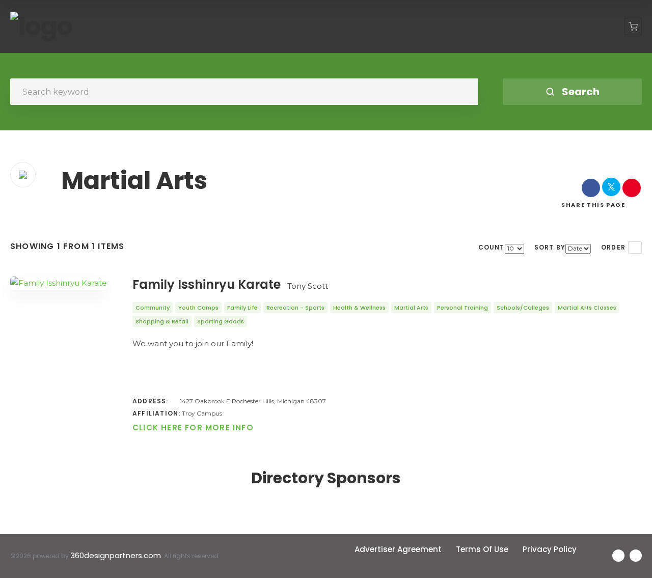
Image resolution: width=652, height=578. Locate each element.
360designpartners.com (115, 555)
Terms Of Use (482, 549)
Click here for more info (193, 427)
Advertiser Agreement (398, 549)
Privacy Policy (550, 549)
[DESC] (635, 247)
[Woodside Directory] (41, 26)
